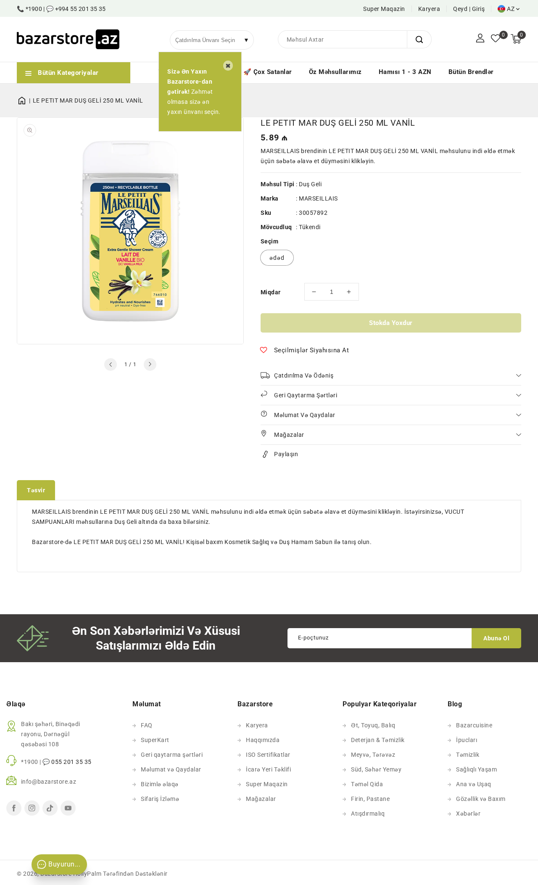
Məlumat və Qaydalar (171, 769)
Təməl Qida (367, 784)
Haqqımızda (263, 740)
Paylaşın (286, 454)
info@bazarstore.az (48, 781)
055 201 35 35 (71, 761)
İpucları (466, 740)
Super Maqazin (384, 8)
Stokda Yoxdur (391, 323)
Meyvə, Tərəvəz (373, 754)
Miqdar (270, 292)
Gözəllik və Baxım (481, 798)
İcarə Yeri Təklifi (268, 769)
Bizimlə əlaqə (160, 784)
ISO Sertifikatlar (268, 754)
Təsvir (36, 490)
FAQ (147, 725)
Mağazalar (261, 798)
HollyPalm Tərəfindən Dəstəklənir (120, 873)
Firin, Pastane (370, 798)
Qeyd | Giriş (469, 8)
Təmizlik (467, 754)
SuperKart (155, 740)
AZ (510, 8)
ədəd (277, 257)
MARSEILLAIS (318, 198)
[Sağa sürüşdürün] (150, 364)
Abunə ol (496, 638)
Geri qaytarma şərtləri (172, 754)
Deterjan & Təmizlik (378, 740)
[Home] (25, 100)
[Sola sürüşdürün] (110, 364)
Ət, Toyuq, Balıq (373, 725)
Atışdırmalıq (368, 813)
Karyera (429, 8)
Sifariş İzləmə (160, 798)
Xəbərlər (468, 813)
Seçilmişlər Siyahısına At (311, 350)
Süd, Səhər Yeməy (376, 769)
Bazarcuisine (474, 725)
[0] (495, 39)
